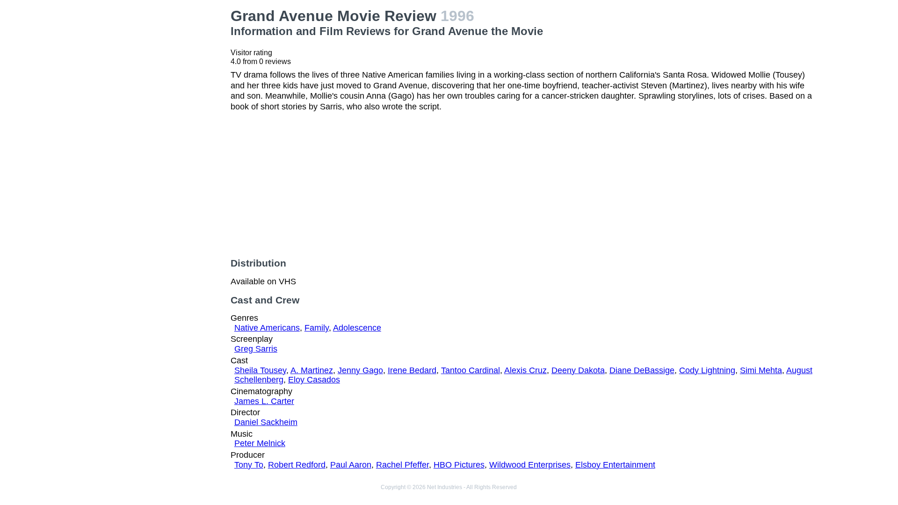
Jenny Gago (360, 370)
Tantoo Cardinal (470, 370)
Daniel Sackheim (265, 422)
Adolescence (357, 327)
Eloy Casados (314, 379)
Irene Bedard (412, 370)
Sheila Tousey (260, 370)
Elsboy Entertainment (615, 464)
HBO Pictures (459, 464)
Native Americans (267, 327)
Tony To (248, 464)
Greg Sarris (255, 349)
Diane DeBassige (641, 370)
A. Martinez (311, 370)
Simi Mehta (761, 370)
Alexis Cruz (525, 370)
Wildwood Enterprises (530, 464)
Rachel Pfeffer (402, 464)
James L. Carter (264, 401)
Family (316, 327)
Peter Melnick (259, 443)
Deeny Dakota (578, 370)
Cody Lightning (707, 370)
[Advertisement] (154, 65)
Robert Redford (297, 464)
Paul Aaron (350, 464)
